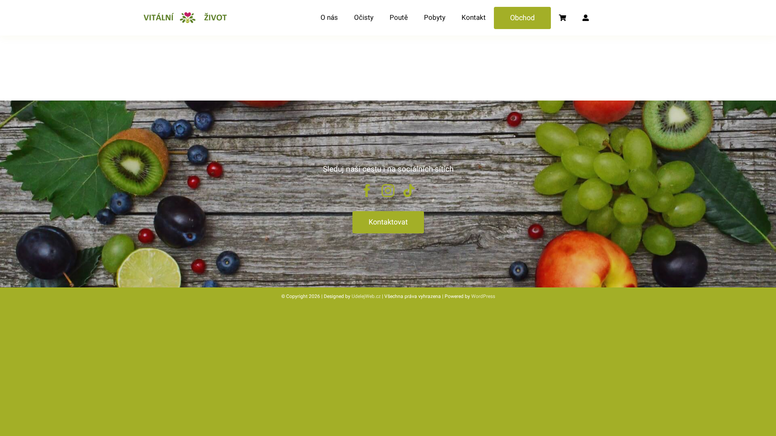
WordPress (483, 296)
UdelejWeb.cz (366, 296)
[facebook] (367, 190)
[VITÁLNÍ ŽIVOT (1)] (187, 13)
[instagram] (388, 190)
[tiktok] (409, 190)
